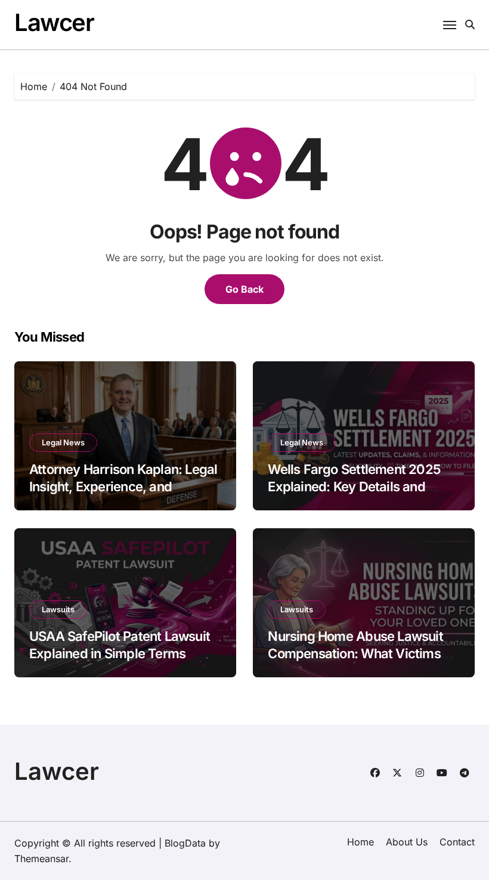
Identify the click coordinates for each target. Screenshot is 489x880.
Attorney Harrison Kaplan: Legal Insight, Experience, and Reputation (123, 486)
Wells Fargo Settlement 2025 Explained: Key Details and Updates (354, 486)
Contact (457, 842)
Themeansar (41, 858)
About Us (407, 842)
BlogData (185, 843)
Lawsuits (58, 609)
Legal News (63, 442)
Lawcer (54, 22)
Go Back (244, 289)
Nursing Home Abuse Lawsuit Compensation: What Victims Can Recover (355, 653)
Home (360, 842)
